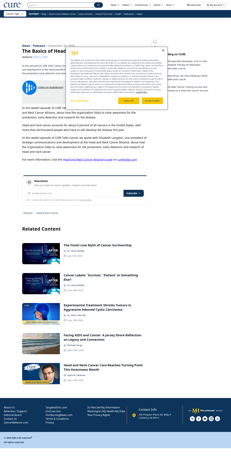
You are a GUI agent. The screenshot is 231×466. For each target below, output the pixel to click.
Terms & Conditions (57, 418)
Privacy (50, 422)
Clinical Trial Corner (104, 14)
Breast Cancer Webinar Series (62, 14)
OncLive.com (53, 411)
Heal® (118, 14)
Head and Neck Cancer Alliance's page (88, 159)
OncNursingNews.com (59, 415)
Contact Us (10, 418)
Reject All (128, 101)
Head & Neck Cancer (47, 212)
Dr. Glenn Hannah (76, 315)
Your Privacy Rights (98, 415)
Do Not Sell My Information (103, 407)
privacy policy (85, 200)
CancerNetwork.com (16, 422)
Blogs (43, 14)
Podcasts (28, 212)
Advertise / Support (15, 411)
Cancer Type (12, 13)
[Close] (163, 50)
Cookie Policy (141, 92)
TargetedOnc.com (56, 407)
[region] (117, 78)
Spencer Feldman (76, 375)
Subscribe (132, 193)
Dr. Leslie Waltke (75, 250)
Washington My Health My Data (106, 411)
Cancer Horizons (85, 14)
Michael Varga (74, 345)
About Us (9, 407)
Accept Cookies (152, 101)
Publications (129, 14)
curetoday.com (127, 159)
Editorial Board (13, 415)
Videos (140, 14)
